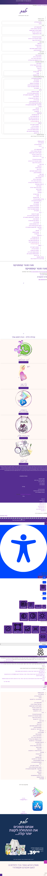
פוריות (40, 23)
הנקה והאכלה (38, 45)
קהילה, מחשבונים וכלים (39, 76)
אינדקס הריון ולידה (35, 121)
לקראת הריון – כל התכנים (35, 699)
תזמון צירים (36, 88)
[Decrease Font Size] (44, 582)
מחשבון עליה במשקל (34, 83)
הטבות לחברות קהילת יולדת (35, 103)
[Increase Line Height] (44, 593)
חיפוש (45, 685)
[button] (45, 523)
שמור (8, 681)
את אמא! (39, 43)
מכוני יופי (32, 271)
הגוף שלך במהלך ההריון (36, 28)
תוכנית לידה (36, 99)
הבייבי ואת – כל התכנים (36, 729)
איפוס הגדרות (43, 646)
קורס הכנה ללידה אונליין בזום (37, 136)
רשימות (39, 123)
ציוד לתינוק (36, 133)
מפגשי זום (42, 778)
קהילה (40, 106)
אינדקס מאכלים (35, 114)
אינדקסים (39, 113)
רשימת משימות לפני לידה (33, 129)
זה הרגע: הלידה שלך (36, 40)
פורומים (37, 108)
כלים (40, 90)
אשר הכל (5, 661)
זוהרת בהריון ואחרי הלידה (35, 65)
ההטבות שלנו (36, 96)
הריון (43, 25)
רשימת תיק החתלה (34, 128)
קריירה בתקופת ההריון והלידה (34, 60)
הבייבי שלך (39, 47)
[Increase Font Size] (44, 577)
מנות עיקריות (36, 71)
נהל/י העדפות (10, 661)
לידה (43, 35)
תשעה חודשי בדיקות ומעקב (35, 30)
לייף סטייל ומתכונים (39, 61)
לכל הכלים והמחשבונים (36, 775)
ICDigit (6, 515)
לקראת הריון (41, 20)
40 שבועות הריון (37, 27)
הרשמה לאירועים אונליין (33, 98)
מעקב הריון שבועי (35, 91)
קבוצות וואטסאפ (40, 134)
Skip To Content (43, 642)
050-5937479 (42, 279)
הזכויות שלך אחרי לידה (36, 58)
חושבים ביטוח (38, 55)
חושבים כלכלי (41, 53)
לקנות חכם (39, 63)
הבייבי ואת (42, 42)
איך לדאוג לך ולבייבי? (36, 32)
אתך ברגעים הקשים (37, 33)
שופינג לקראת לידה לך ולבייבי (34, 38)
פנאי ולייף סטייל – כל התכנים (35, 750)
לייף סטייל (39, 68)
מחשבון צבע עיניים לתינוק (33, 85)
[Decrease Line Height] (44, 598)
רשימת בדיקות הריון (34, 124)
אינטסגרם (37, 111)
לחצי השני (41, 52)
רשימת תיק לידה (35, 126)
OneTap (40, 574)
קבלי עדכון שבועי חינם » (23, 3)
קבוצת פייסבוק (36, 109)
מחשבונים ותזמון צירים (36, 78)
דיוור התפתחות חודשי (34, 101)
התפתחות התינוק (37, 50)
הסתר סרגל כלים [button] (42, 577)
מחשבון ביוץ (36, 80)
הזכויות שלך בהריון (37, 56)
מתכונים (39, 70)
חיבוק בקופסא (41, 18)
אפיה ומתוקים (36, 75)
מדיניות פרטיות (9, 659)
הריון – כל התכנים (37, 711)
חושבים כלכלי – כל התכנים (35, 740)
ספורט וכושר (38, 66)
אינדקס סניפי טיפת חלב (34, 118)
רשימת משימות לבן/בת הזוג (33, 131)
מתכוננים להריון (37, 22)
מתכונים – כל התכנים (36, 759)
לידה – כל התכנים (37, 719)
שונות (38, 73)
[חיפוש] (1, 875)
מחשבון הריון (36, 81)
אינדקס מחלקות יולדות (34, 119)
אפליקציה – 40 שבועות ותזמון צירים (31, 95)
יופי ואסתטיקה (37, 271)
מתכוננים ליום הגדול (36, 37)
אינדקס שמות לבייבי (34, 116)
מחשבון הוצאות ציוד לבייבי (33, 86)
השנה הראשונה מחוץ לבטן (35, 48)
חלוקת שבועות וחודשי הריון (33, 93)
